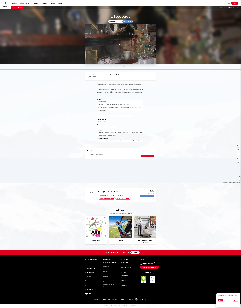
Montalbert (123, 270)
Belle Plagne (123, 282)
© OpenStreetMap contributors (232, 182)
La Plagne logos (106, 273)
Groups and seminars (107, 286)
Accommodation (24, 3)
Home (221, 7)
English (229, 3)
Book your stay (17, 7)
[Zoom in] (239, 176)
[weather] (238, 158)
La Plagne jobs (90, 272)
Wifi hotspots (106, 276)
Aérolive (120, 240)
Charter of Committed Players (109, 284)
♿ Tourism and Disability (128, 66)
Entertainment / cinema (123, 198)
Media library (105, 271)
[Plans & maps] (238, 150)
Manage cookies (134, 305)
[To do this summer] (238, 146)
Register (135, 252)
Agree (220, 300)
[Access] (238, 162)
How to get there (148, 156)
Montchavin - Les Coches (126, 267)
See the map (91, 77)
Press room (105, 281)
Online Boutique (90, 268)
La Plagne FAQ (90, 276)
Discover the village (147, 195)
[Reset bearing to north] (239, 180)
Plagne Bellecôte (149, 151)
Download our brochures (93, 264)
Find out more (127, 21)
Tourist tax (105, 268)
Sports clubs (90, 280)
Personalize (228, 304)
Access (119, 195)
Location (140, 66)
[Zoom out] (239, 178)
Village (148, 66)
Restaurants (231, 7)
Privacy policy (114, 305)
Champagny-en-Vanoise (126, 264)
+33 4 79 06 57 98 (115, 74)
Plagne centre (124, 277)
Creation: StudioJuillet (123, 305)
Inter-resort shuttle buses (107, 195)
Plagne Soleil (123, 280)
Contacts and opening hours (150, 267)
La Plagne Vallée (124, 262)
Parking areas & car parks (107, 198)
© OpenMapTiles (224, 182)
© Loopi (239, 182)
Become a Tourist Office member (109, 262)
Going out (35, 3)
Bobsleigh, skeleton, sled (145, 240)
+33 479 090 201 (150, 193)
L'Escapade (237, 7)
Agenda (53, 3)
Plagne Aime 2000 (125, 288)
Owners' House (106, 279)
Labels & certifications (92, 285)
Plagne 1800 (123, 272)
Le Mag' (60, 3)
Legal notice (106, 305)
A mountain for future (92, 259)
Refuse (235, 300)
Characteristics (114, 66)
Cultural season (96, 240)
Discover (14, 3)
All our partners (91, 289)
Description (103, 66)
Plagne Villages (124, 285)
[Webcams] (238, 154)
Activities (44, 3)
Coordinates (93, 66)
